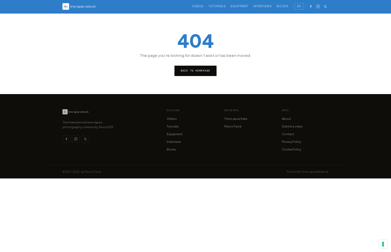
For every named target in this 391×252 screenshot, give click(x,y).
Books (282, 6)
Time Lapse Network (315, 171)
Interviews (262, 6)
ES (299, 6)
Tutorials (217, 6)
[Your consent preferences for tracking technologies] (383, 244)
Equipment (239, 6)
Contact (288, 134)
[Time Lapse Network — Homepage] (79, 6)
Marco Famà (232, 126)
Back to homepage (195, 70)
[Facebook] (310, 6)
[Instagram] (318, 6)
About (286, 118)
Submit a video (292, 126)
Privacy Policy (291, 141)
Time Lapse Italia (235, 118)
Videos (198, 6)
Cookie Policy (291, 149)
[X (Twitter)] (325, 6)
